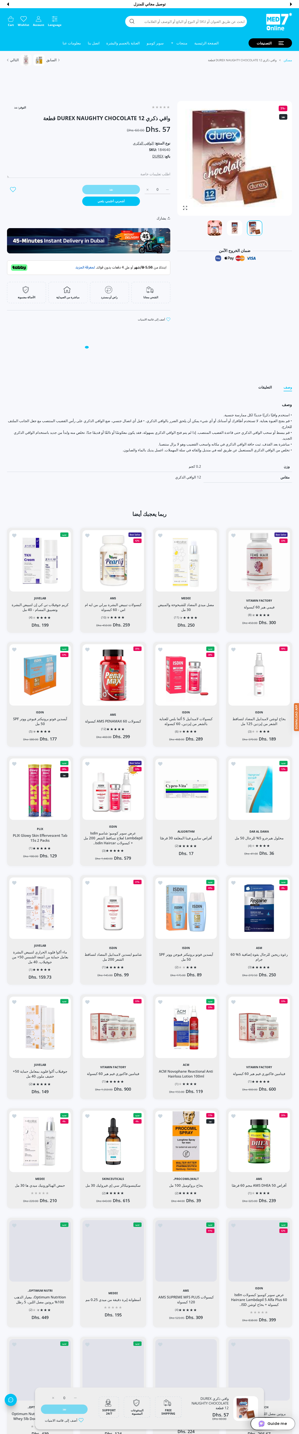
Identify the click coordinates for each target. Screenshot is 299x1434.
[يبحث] (132, 21)
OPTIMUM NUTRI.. (40, 1290)
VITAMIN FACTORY (259, 600)
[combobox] (186, 21)
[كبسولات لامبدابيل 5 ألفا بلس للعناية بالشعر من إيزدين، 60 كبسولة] (186, 675)
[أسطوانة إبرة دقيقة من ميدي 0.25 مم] (113, 1251)
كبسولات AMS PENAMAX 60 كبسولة (113, 721)
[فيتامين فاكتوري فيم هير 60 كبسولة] (259, 1027)
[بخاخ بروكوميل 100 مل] (186, 1141)
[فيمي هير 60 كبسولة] (259, 560)
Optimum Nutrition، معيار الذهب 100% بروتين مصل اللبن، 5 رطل (40, 1299)
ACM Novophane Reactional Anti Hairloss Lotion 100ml (186, 1073)
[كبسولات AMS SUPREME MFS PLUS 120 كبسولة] (186, 1251)
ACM (186, 1064)
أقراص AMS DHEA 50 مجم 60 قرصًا (259, 1185)
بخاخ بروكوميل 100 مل (186, 1185)
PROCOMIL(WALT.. (186, 1179)
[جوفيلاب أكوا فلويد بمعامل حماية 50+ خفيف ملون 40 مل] (40, 1027)
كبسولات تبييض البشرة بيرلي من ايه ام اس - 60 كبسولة (113, 607)
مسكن (288, 60)
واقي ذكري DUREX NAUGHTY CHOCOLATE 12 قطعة (210, 1403)
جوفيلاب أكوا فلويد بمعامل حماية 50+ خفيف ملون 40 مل (40, 1073)
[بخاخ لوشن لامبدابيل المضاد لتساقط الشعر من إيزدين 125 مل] (259, 675)
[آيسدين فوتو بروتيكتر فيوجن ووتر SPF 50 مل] (40, 675)
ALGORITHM (186, 831)
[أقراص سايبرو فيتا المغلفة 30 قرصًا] (186, 789)
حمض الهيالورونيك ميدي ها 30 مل (40, 1185)
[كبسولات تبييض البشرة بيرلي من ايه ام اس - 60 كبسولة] (113, 560)
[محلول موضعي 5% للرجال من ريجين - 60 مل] (113, 1370)
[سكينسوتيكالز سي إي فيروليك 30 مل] (113, 1141)
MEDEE (186, 598)
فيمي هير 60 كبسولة (259, 607)
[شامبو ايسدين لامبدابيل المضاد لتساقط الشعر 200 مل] (113, 908)
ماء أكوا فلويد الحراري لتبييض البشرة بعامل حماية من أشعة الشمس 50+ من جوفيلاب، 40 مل (40, 957)
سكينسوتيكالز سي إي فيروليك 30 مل (113, 1185)
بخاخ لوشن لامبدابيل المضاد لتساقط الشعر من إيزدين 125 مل (259, 721)
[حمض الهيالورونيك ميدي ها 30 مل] (40, 1141)
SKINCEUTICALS (113, 1179)
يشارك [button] (161, 218)
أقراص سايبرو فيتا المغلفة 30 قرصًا (186, 838)
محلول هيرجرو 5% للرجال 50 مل (259, 837)
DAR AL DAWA (259, 831)
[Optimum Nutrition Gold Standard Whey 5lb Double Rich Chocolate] (40, 1370)
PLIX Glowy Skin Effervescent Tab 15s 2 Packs (40, 838)
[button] (291, 4)
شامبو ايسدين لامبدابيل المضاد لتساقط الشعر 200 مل (113, 957)
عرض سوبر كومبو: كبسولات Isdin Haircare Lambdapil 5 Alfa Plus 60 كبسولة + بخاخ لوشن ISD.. (259, 1299)
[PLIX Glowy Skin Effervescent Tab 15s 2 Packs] (40, 789)
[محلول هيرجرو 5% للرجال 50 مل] (259, 789)
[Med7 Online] (279, 21)
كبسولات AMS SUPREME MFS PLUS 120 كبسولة (186, 1299)
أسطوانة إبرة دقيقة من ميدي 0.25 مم (113, 1299)
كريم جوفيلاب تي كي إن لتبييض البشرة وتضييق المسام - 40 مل (40, 607)
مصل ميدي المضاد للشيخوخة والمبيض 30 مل (186, 607)
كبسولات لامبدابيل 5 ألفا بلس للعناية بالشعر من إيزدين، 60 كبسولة (186, 721)
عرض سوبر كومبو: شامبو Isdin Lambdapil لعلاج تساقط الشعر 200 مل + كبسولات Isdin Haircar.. (113, 837)
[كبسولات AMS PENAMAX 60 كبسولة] (113, 675)
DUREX (158, 156)
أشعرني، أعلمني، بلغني (111, 201)
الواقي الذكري (143, 143)
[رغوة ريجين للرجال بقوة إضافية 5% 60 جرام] (259, 908)
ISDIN (259, 712)
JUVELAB (40, 598)
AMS (113, 598)
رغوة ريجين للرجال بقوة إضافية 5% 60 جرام (259, 957)
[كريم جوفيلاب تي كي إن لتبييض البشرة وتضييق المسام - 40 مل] (40, 560)
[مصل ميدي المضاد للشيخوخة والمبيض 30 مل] (186, 560)
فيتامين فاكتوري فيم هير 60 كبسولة (259, 1073)
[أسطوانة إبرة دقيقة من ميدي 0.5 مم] (186, 1370)
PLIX (40, 829)
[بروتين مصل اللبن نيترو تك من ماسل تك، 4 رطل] (259, 1370)
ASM (259, 948)
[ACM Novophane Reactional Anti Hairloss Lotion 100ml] (186, 1027)
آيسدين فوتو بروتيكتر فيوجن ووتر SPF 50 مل (40, 721)
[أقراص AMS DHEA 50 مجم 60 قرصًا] (259, 1141)
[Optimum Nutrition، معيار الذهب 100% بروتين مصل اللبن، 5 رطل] (40, 1251)
